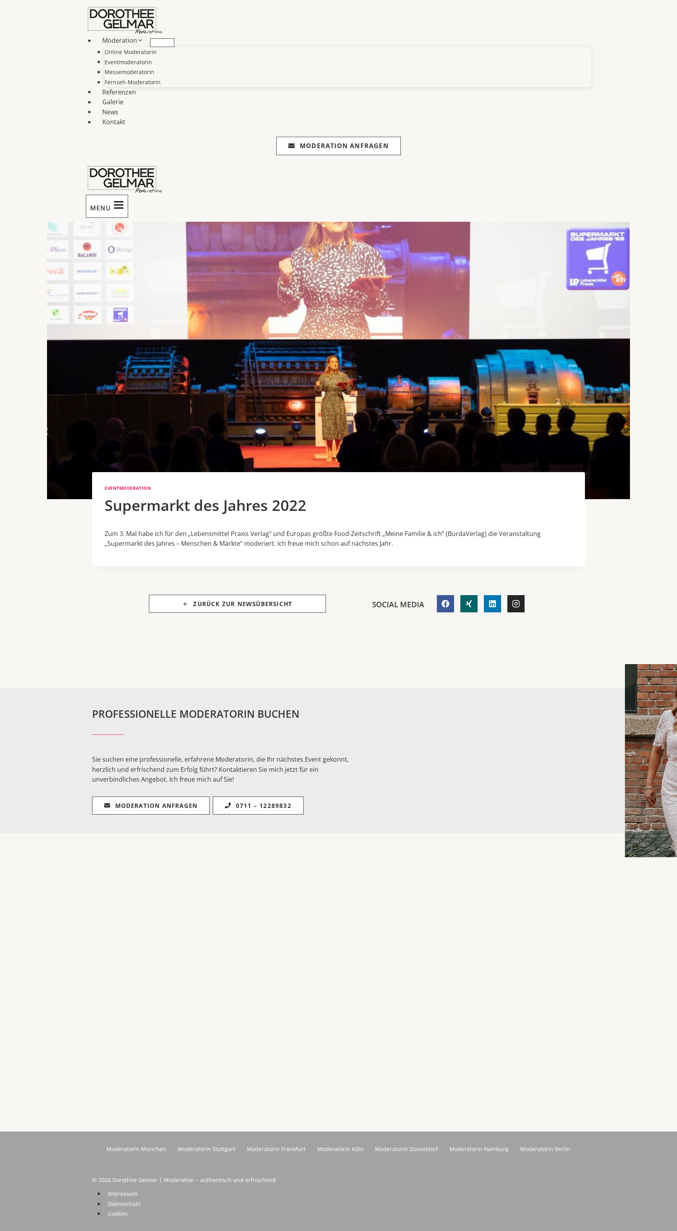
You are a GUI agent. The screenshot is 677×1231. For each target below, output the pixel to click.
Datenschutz (124, 1203)
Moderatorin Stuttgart (206, 1149)
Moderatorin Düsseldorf (406, 1149)
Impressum (123, 1193)
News (110, 111)
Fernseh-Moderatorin (133, 82)
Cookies (118, 1213)
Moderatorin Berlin (545, 1149)
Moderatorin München (136, 1149)
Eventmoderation (128, 488)
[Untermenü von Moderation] (162, 42)
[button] (17, 1214)
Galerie (112, 102)
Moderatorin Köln (340, 1149)
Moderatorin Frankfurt (276, 1149)
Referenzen (119, 91)
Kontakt (113, 122)
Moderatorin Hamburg (479, 1149)
